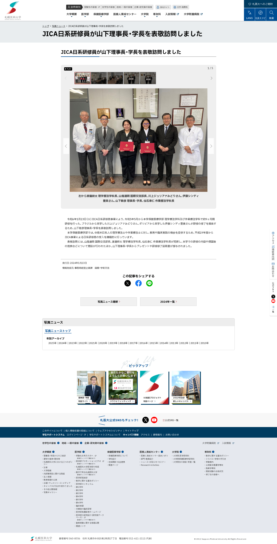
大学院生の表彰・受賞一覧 (184, 462)
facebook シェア (138, 283)
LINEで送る (149, 283)
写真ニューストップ (58, 331)
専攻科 (208, 451)
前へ (66, 78)
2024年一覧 (167, 301)
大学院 (175, 451)
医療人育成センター (150, 451)
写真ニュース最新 (108, 301)
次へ (211, 78)
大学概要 (46, 451)
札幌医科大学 (13, 10)
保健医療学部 (114, 451)
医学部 (78, 451)
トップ (45, 26)
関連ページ (113, 465)
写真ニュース (58, 26)
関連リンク (81, 526)
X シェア (127, 283)
